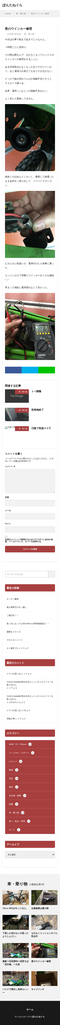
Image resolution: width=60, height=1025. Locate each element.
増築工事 (11, 718)
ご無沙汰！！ (13, 615)
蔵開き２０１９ (14, 631)
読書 (13, 804)
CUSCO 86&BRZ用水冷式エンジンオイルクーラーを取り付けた (30, 683)
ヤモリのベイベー (15, 640)
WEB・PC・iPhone (20, 744)
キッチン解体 (13, 599)
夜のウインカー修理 (40, 13)
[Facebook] (13, 370)
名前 (7, 497)
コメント (10, 466)
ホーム (30, 1009)
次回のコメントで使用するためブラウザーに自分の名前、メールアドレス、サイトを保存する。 (29, 540)
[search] (51, 574)
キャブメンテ (37, 989)
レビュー (15, 761)
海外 (13, 787)
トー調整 (36, 391)
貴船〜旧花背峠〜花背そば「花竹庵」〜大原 (15, 963)
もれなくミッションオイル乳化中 (44, 935)
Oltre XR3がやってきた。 (15, 908)
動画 (13, 770)
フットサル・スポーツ (21, 752)
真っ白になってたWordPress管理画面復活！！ (28, 623)
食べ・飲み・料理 (19, 821)
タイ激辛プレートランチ (18, 648)
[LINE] (46, 370)
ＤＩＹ (14, 829)
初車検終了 (37, 409)
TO (24, 710)
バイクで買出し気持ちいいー (15, 991)
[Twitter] (30, 370)
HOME (8, 13)
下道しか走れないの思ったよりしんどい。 (15, 935)
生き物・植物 (17, 795)
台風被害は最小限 (40, 908)
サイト (8, 524)
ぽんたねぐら (12, 5)
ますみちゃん (15, 702)
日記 (13, 778)
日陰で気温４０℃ (41, 428)
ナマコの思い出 (14, 673)
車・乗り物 (21, 13)
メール (8, 510)
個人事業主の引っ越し (17, 607)
